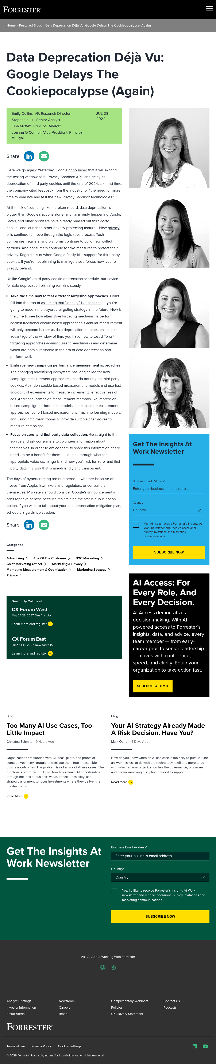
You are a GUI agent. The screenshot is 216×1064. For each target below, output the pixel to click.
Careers (64, 1007)
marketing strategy (91, 569)
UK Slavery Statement (127, 1013)
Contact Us (171, 1001)
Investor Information (21, 1007)
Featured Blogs (31, 25)
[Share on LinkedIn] (29, 156)
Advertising (15, 558)
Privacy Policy (41, 1046)
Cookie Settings (69, 1046)
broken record (66, 207)
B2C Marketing (87, 558)
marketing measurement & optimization (37, 569)
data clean (35, 419)
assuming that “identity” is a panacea (71, 302)
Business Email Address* (149, 481)
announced (78, 170)
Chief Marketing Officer (24, 563)
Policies (117, 1007)
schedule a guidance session (30, 512)
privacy (12, 575)
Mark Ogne (119, 741)
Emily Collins (22, 113)
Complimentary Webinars (129, 1001)
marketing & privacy (67, 563)
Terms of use (16, 1046)
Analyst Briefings (19, 1001)
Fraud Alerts (15, 1013)
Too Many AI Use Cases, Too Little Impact (49, 729)
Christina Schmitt (19, 741)
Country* (138, 503)
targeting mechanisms (80, 316)
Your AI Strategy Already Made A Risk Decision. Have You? (158, 729)
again (31, 170)
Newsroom (67, 1001)
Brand (63, 1013)
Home (11, 25)
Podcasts (170, 1007)
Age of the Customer (49, 558)
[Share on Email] (44, 156)
